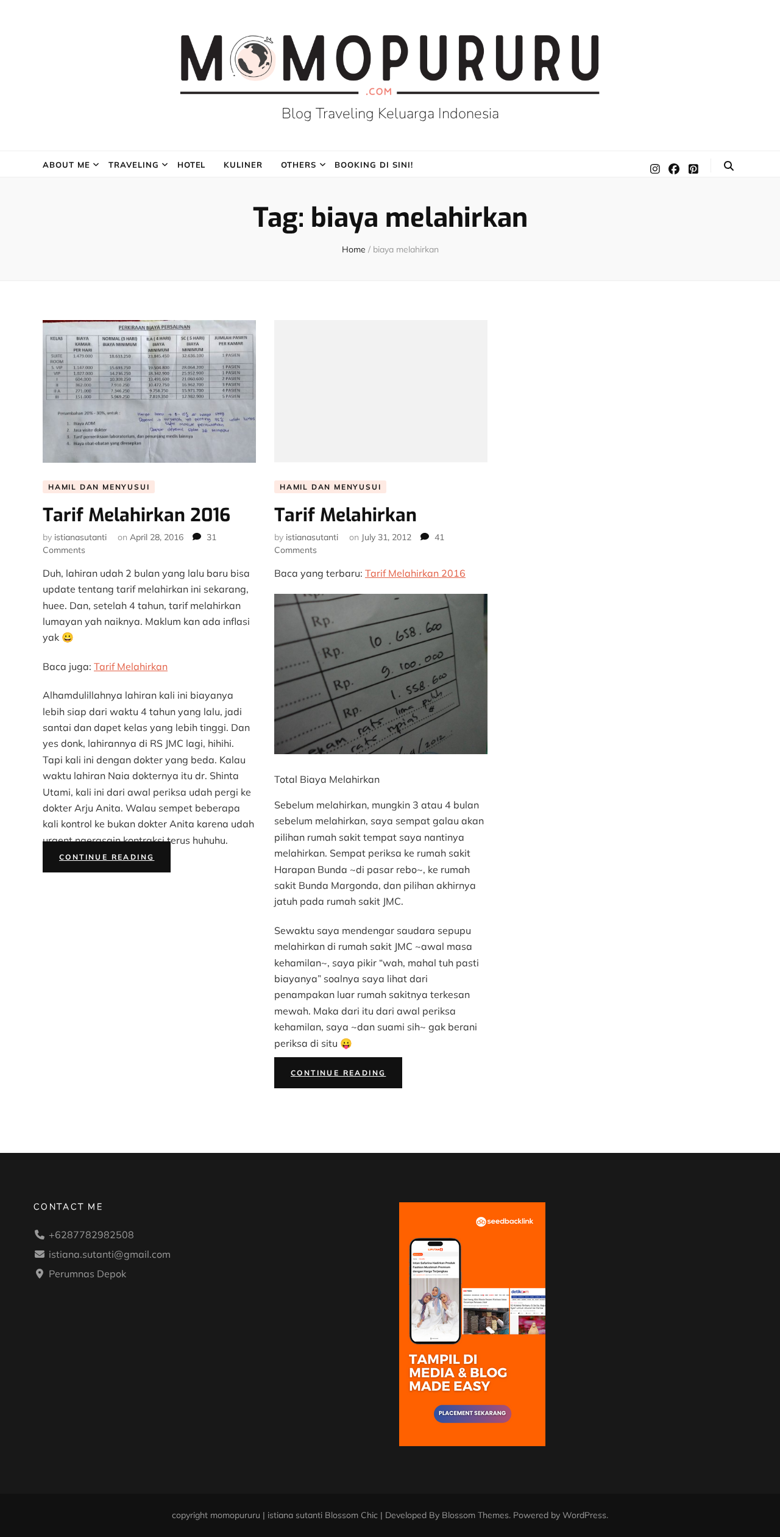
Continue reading (115, 858)
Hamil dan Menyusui (98, 486)
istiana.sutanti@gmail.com (110, 1254)
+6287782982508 (91, 1235)
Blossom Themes (475, 1515)
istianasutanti (80, 537)
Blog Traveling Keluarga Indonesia (390, 113)
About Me (66, 164)
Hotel (191, 164)
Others (298, 164)
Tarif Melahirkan (131, 666)
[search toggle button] (729, 166)
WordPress (584, 1515)
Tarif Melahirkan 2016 (136, 515)
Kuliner (243, 164)
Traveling (133, 164)
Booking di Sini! (374, 164)
